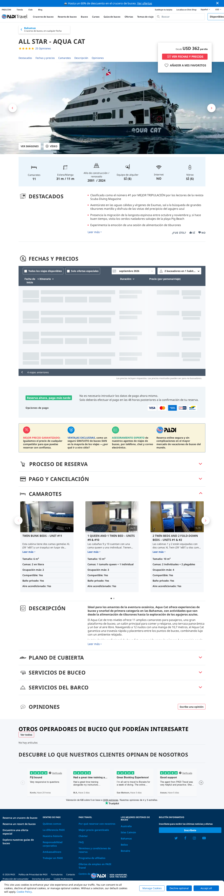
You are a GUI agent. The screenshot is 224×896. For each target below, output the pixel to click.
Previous (18, 520)
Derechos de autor (41, 878)
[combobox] (180, 16)
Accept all (206, 888)
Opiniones (98, 58)
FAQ (81, 842)
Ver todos (26, 734)
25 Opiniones (43, 48)
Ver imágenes (30, 146)
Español (204, 9)
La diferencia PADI (54, 830)
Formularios (57, 874)
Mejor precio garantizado (94, 830)
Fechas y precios (45, 58)
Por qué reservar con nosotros (97, 823)
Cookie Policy (24, 891)
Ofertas (129, 16)
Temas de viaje (145, 16)
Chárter (83, 836)
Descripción (81, 58)
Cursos (95, 16)
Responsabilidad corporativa (52, 843)
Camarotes (64, 58)
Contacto (70, 874)
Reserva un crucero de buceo (20, 817)
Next (205, 520)
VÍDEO (53, 146)
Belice (124, 844)
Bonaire (125, 850)
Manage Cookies (152, 888)
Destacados (25, 58)
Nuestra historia (52, 836)
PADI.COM (6, 9)
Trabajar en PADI (53, 858)
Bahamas (126, 838)
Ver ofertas (144, 3)
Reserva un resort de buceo (19, 824)
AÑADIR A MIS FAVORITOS (188, 65)
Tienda (20, 9)
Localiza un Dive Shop (186, 9)
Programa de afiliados (92, 858)
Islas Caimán (128, 832)
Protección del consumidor (16, 878)
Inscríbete (190, 830)
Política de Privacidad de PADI (33, 874)
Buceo (84, 16)
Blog (40, 9)
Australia (126, 826)
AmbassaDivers (52, 851)
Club (30, 9)
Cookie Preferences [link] (63, 878)
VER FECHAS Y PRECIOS (187, 56)
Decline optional (179, 888)
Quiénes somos (52, 823)
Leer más (94, 232)
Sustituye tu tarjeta (163, 9)
